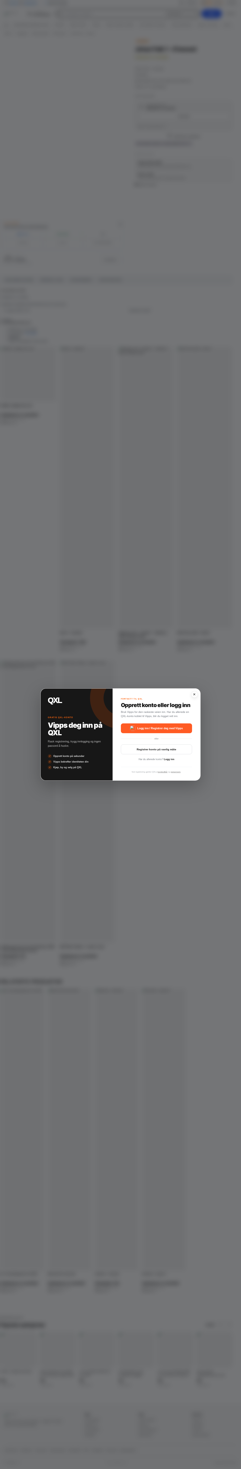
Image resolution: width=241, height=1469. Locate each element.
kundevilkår (162, 772)
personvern (176, 772)
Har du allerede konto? (156, 759)
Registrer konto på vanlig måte (156, 749)
